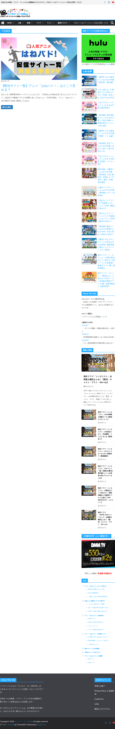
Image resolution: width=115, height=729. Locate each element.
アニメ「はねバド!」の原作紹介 (94, 615)
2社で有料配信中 (93, 593)
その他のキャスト (93, 644)
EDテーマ (91, 662)
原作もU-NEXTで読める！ (96, 622)
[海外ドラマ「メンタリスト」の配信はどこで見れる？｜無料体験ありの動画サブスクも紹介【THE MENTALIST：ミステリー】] (89, 497)
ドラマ (38, 23)
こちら (103, 317)
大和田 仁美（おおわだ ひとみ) (97, 637)
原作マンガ (91, 618)
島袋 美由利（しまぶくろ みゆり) (98, 640)
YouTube (85, 325)
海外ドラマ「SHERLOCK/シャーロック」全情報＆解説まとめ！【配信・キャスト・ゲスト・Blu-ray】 (105, 518)
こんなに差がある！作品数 (96, 604)
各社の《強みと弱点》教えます (97, 611)
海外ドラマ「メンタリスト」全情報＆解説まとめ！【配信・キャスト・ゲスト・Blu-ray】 (98, 379)
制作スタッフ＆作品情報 (92, 648)
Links (97, 704)
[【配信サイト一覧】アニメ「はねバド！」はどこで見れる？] (39, 58)
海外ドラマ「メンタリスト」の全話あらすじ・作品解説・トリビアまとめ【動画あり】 (105, 434)
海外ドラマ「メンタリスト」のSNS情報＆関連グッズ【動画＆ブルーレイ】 (105, 415)
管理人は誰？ (100, 686)
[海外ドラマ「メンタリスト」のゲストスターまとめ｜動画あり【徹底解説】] (89, 454)
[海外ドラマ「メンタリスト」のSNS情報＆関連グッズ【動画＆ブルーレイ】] (89, 417)
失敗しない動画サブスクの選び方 (95, 601)
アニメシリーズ (93, 626)
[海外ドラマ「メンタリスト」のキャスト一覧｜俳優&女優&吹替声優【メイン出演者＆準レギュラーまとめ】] (89, 474)
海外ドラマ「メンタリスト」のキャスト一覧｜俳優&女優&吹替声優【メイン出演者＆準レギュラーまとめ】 (105, 472)
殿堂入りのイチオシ (103, 709)
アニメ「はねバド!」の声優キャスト (96, 634)
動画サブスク (62, 23)
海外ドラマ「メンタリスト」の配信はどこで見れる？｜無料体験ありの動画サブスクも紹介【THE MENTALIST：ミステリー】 (105, 495)
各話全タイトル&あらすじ (92, 652)
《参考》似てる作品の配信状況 (97, 596)
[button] (13, 22)
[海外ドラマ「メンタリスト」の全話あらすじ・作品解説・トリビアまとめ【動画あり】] (89, 436)
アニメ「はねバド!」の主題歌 (94, 656)
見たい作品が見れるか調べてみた (98, 607)
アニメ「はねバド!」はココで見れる (96, 586)
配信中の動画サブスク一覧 (96, 589)
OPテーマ (91, 659)
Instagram (85, 340)
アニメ (49, 23)
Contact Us (99, 699)
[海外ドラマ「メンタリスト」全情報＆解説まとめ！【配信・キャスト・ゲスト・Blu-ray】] (98, 363)
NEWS (9, 23)
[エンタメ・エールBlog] (2, 23)
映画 (28, 23)
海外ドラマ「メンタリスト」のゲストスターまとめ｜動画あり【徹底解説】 (105, 452)
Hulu (107, 64)
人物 (19, 23)
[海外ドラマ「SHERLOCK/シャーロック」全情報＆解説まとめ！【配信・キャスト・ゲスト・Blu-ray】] (89, 520)
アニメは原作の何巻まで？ (96, 629)
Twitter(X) (85, 334)
